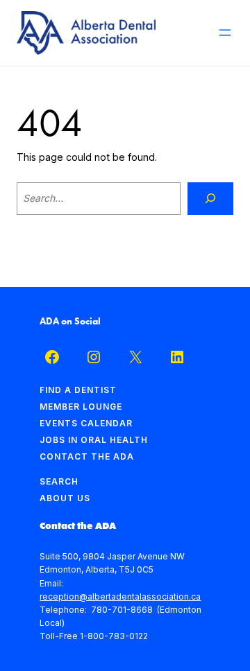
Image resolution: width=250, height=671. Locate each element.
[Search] (210, 198)
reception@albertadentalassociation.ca (120, 596)
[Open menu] (225, 32)
